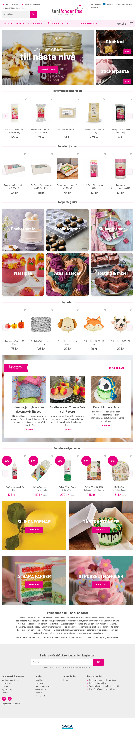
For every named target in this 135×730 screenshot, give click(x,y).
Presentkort (40, 696)
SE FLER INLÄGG (116, 368)
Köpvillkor (39, 680)
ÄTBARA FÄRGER (34, 576)
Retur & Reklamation (43, 686)
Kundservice (127, 4)
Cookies (5, 692)
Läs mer (29, 429)
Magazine (121, 23)
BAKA (6, 23)
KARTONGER (34, 23)
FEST (18, 23)
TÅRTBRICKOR (53, 23)
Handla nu (34, 530)
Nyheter (71, 23)
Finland (66, 680)
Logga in (94, 8)
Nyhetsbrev (7, 689)
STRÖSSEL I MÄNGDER (101, 576)
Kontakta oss (7, 683)
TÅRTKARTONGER (101, 521)
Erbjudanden (87, 23)
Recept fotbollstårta (106, 407)
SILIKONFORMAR (34, 521)
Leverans (39, 683)
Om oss (5, 686)
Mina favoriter (40, 689)
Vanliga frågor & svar (10, 680)
